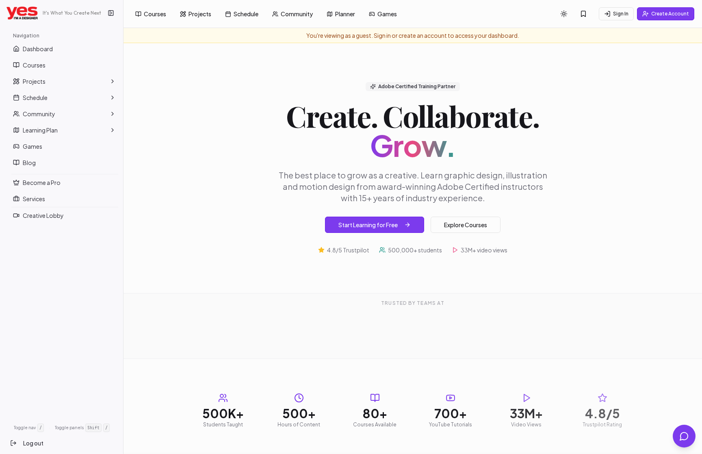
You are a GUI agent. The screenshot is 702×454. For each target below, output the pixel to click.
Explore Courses (465, 172)
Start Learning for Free (368, 172)
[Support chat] (684, 436)
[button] (112, 81)
